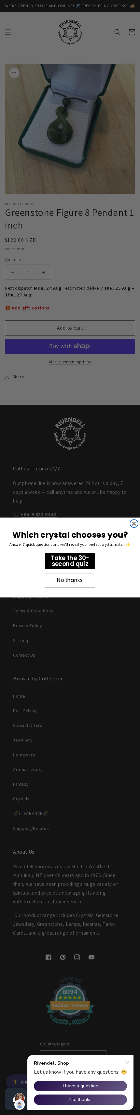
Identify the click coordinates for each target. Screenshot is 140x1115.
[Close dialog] (134, 523)
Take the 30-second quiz (70, 561)
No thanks (70, 580)
